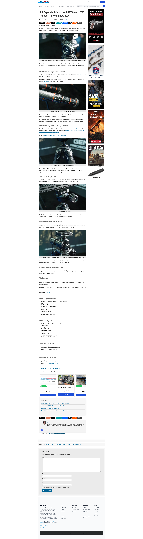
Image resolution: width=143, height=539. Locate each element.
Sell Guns (102, 2)
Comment (44, 457)
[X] (42, 527)
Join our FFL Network (87, 513)
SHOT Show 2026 (48, 18)
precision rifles (47, 81)
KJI (53, 433)
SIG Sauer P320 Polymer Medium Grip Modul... (83, 388)
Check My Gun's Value (71, 6)
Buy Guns (74, 507)
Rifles (63, 509)
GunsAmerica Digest (44, 525)
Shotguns (63, 511)
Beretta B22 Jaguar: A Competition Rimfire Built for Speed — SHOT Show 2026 (63, 444)
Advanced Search (75, 509)
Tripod (64, 433)
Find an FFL (74, 513)
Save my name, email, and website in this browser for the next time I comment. (56, 487)
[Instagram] (42, 430)
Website (44, 482)
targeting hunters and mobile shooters (74, 128)
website (48, 292)
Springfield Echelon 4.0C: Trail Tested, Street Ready (55, 135)
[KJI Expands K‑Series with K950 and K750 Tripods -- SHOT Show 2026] (48, 380)
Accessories (64, 518)
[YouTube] (43, 527)
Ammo (63, 516)
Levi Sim (42, 18)
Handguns (64, 507)
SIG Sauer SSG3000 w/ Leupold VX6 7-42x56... (66, 387)
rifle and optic (80, 74)
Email (43, 478)
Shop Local (47, 6)
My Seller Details (86, 509)
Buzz (50, 433)
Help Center (96, 507)
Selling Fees (85, 511)
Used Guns (64, 513)
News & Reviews (54, 6)
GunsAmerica (44, 505)
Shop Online (40, 6)
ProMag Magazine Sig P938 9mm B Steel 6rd (48, 388)
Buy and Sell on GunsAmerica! (51, 368)
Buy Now (48, 394)
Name (43, 473)
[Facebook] (40, 527)
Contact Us (96, 509)
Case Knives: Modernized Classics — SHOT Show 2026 (56, 441)
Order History (75, 511)
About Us (96, 515)
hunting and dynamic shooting (52, 363)
